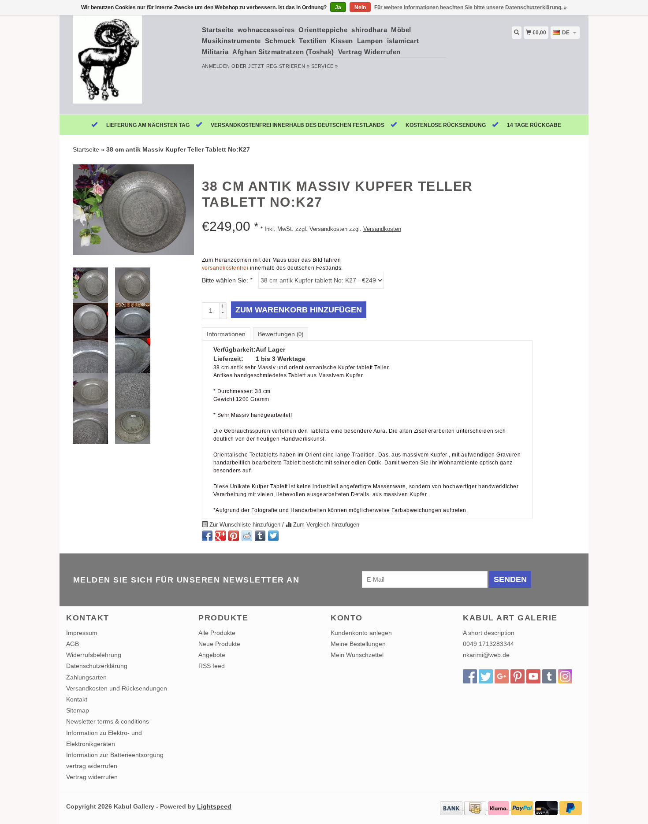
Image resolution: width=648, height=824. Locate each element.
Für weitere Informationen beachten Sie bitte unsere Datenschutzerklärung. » (470, 7)
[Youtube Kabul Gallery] (533, 676)
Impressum (81, 632)
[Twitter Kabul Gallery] (486, 676)
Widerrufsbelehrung (93, 654)
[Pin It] (233, 536)
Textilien (313, 41)
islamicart (403, 41)
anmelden (216, 66)
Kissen (342, 41)
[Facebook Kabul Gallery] (470, 676)
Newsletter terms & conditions (107, 721)
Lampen (370, 41)
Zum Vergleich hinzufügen (325, 525)
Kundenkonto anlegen (361, 632)
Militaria (215, 52)
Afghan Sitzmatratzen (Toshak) (283, 52)
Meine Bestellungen (358, 643)
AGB (72, 643)
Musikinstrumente (231, 41)
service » (324, 66)
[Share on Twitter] (273, 536)
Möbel (401, 29)
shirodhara (369, 29)
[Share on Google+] (220, 536)
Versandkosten (382, 229)
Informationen (226, 334)
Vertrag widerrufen (92, 776)
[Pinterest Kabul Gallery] (517, 676)
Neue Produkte (219, 643)
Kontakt (76, 699)
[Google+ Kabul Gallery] (502, 676)
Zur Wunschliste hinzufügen (245, 525)
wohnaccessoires (266, 29)
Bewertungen (280, 334)
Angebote (211, 654)
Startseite (218, 29)
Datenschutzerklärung (96, 665)
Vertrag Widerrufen (369, 52)
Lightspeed (214, 806)
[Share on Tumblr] (260, 536)
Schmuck (280, 41)
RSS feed (211, 665)
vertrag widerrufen (91, 765)
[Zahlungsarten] (452, 807)
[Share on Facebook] (207, 536)
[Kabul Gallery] (131, 63)
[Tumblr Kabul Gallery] (549, 676)
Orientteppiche (322, 29)
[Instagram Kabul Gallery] (565, 676)
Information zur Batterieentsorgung (115, 754)
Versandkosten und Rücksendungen (116, 688)
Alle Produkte (216, 632)
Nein (360, 7)
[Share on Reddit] (247, 536)
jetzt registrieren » (278, 66)
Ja (338, 7)
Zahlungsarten (86, 677)
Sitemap (77, 710)
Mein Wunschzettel (357, 654)
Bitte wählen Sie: (227, 280)
